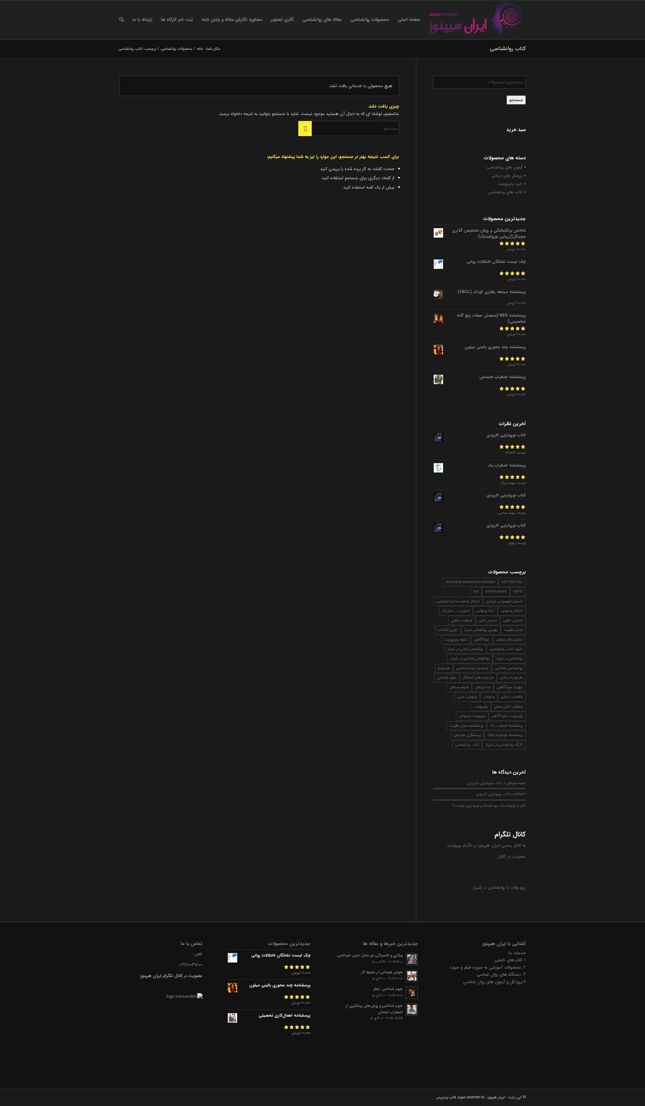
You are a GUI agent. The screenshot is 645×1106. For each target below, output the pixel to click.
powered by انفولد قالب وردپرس (460, 1097)
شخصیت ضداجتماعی (472, 668)
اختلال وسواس (512, 611)
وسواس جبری (467, 697)
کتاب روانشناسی (467, 745)
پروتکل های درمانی (506, 175)
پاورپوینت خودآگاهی (507, 716)
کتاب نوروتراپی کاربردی (484, 783)
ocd (476, 592)
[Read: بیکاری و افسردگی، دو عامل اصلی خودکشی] (412, 959)
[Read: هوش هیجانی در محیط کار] (412, 976)
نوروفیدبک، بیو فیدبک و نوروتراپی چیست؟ (484, 806)
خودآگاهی (481, 640)
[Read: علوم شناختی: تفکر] (412, 993)
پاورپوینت (480, 706)
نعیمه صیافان (459, 687)
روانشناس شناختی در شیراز (469, 658)
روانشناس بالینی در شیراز (465, 649)
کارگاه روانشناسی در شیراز (504, 745)
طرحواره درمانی (511, 678)
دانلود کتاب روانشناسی (506, 649)
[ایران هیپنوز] (475, 19)
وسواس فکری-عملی (508, 706)
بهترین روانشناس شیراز (481, 630)
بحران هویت (513, 630)
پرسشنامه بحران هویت (466, 726)
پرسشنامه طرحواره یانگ (505, 735)
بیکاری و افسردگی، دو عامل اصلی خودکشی (370, 955)
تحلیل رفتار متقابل (509, 640)
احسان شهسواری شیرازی (504, 601)
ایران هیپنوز (496, 1097)
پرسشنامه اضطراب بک (506, 726)
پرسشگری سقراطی (467, 735)
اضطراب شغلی (461, 620)
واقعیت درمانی (512, 697)
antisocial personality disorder (470, 582)
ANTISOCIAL (512, 582)
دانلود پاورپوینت (456, 640)
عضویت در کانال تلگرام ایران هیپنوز (171, 975)
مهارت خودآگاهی (510, 687)
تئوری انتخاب (448, 630)
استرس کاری (488, 620)
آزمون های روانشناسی (504, 167)
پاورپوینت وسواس (472, 716)
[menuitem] (409, 19)
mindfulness (496, 592)
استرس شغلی (513, 620)
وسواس (488, 697)
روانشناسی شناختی (509, 668)
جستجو (516, 100)
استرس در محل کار (456, 611)
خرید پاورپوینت (510, 183)
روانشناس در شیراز (509, 658)
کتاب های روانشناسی (505, 192)
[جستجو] (121, 19)
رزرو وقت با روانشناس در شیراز (499, 887)
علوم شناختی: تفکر (388, 989)
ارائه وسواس (485, 611)
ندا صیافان (482, 687)
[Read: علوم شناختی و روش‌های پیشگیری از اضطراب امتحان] (412, 1009)
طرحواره (444, 668)
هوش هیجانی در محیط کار (382, 972)
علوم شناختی (446, 678)
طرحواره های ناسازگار (478, 678)
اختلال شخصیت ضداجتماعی (458, 601)
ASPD (518, 592)
